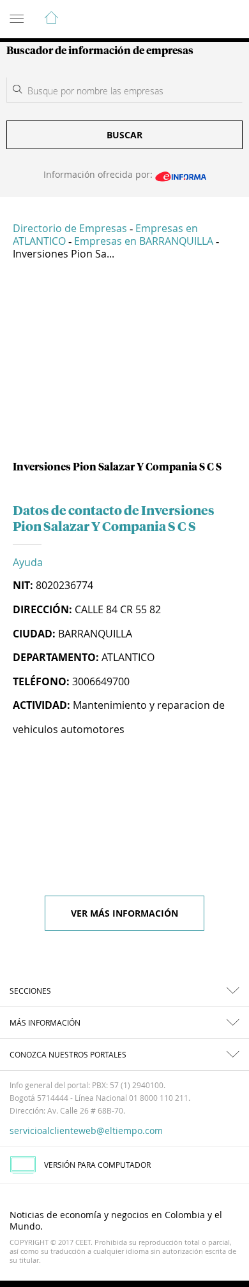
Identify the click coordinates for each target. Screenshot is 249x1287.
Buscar (124, 135)
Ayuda (28, 562)
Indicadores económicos (200, 19)
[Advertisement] (124, 365)
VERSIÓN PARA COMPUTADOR (97, 1165)
